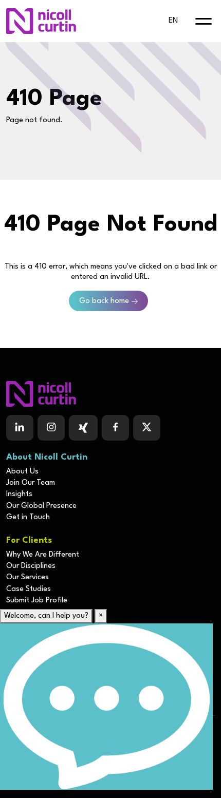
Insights (19, 494)
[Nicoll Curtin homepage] (41, 21)
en (173, 21)
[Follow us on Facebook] (83, 428)
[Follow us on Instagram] (51, 428)
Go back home (104, 301)
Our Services (27, 577)
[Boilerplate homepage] (110, 394)
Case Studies (28, 589)
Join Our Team (30, 483)
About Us (22, 472)
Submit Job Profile (36, 600)
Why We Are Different (42, 555)
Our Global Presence (41, 506)
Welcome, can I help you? (46, 616)
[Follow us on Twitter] (146, 428)
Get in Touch (28, 517)
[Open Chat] (106, 706)
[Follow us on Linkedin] (19, 428)
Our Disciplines (31, 566)
